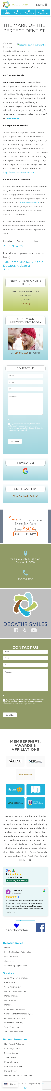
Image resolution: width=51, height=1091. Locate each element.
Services (8, 973)
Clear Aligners (10, 982)
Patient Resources (15, 1039)
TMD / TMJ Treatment (13, 1032)
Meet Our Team (11, 956)
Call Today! (25, 303)
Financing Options (12, 1048)
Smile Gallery (10, 1057)
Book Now (43, 13)
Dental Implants (11, 996)
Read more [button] (7, 912)
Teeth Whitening (11, 1027)
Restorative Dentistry (13, 1023)
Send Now (15, 441)
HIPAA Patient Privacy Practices (18, 1075)
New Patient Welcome (14, 1044)
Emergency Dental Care (14, 1009)
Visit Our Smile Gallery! (25, 496)
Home (7, 948)
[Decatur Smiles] (15, 4)
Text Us (17, 13)
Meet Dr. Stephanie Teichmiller (17, 952)
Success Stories (11, 1053)
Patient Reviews (11, 1062)
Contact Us (9, 961)
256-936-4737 (12, 118)
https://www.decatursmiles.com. (19, 172)
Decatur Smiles (13, 943)
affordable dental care (28, 202)
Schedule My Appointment (15, 965)
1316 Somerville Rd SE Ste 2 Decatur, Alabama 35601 (23, 265)
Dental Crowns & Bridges (15, 991)
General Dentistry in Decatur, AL (18, 1014)
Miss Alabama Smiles (13, 1066)
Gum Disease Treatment (15, 1018)
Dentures (8, 1005)
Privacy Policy (10, 1071)
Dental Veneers (10, 1000)
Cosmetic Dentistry (12, 987)
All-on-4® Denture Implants (16, 978)
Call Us (6, 13)
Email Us (29, 13)
